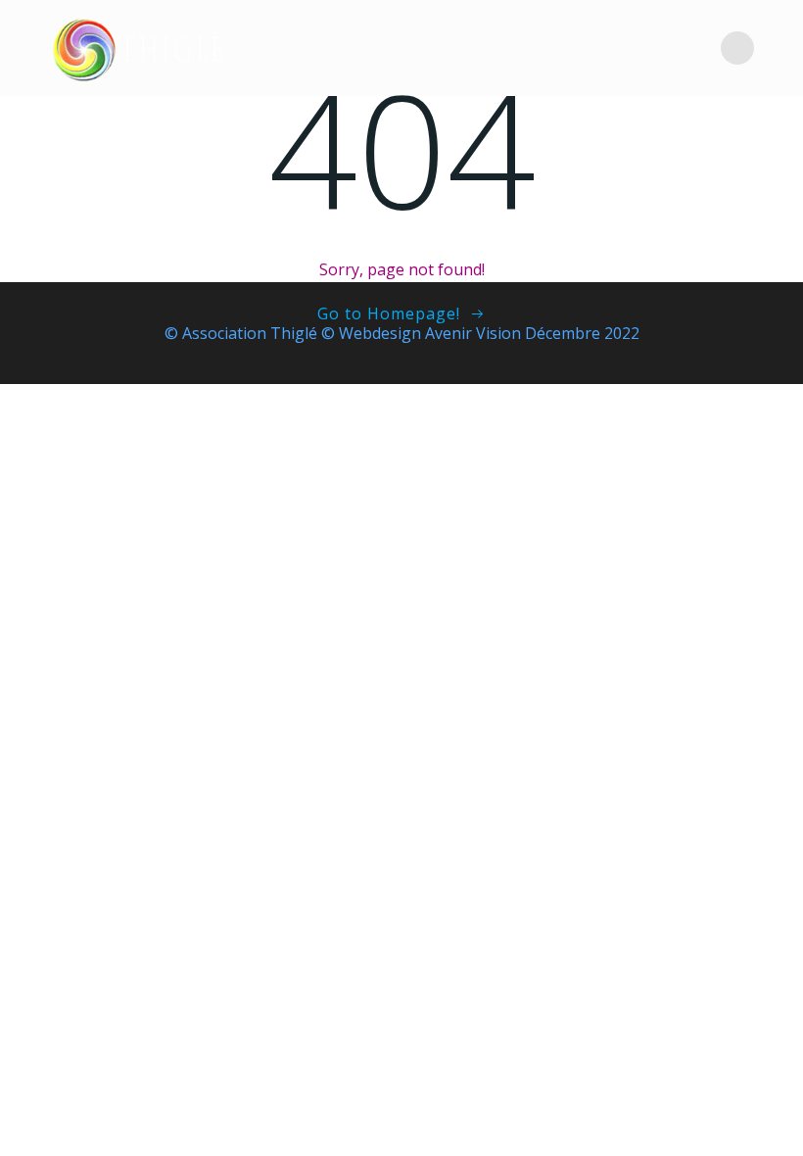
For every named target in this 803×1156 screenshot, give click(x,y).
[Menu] (737, 48)
